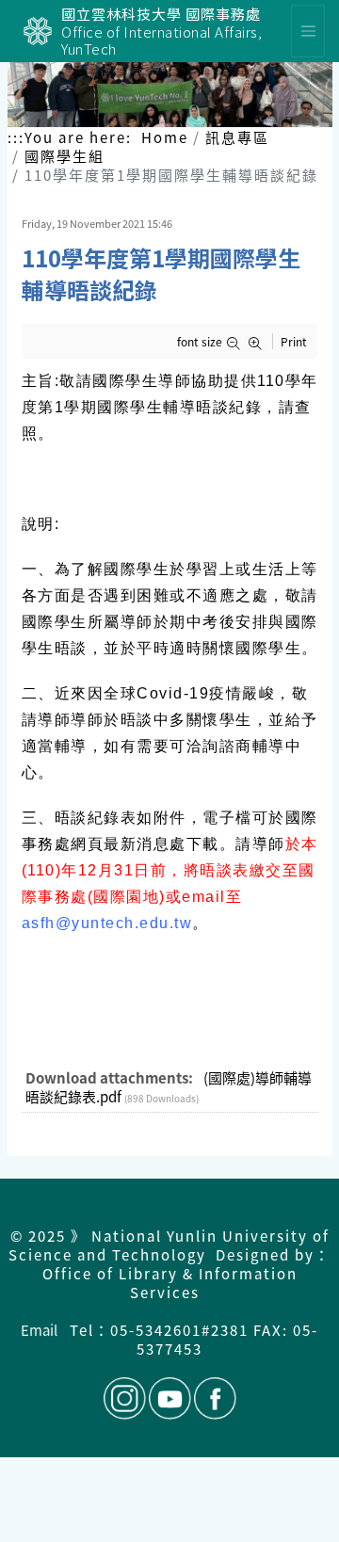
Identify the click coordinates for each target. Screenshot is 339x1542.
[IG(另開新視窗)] (125, 1398)
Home (164, 137)
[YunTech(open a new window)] (37, 31)
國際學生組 (64, 156)
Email (39, 1330)
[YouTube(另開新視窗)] (170, 1398)
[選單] (308, 31)
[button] (237, 343)
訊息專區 (237, 137)
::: (16, 137)
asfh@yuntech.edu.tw (107, 923)
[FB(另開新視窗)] (213, 1398)
